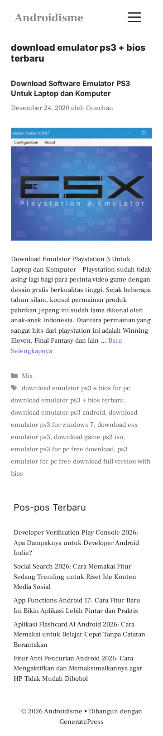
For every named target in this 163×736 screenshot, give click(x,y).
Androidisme (48, 17)
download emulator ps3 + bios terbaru (67, 400)
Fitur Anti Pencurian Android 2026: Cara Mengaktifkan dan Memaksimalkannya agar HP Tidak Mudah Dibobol (78, 668)
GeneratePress (81, 721)
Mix (27, 376)
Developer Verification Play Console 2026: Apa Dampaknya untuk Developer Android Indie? (76, 542)
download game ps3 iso (88, 437)
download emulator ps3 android (58, 412)
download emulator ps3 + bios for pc (76, 388)
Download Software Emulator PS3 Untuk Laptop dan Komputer (70, 88)
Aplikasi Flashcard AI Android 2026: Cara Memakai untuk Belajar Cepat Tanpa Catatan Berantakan (79, 634)
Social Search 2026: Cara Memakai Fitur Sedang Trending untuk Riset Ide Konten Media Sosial (75, 576)
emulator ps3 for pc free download (62, 449)
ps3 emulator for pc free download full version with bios (81, 461)
